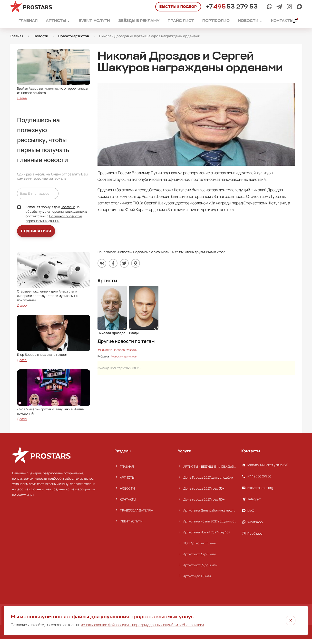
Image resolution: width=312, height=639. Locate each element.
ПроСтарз (255, 533)
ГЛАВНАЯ (127, 466)
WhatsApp (255, 522)
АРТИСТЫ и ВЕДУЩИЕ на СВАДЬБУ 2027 (209, 466)
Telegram (254, 499)
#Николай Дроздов (111, 350)
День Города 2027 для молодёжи (208, 477)
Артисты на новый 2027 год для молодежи (209, 521)
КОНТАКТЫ (128, 499)
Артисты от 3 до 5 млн (199, 554)
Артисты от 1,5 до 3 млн (200, 565)
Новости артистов (123, 356)
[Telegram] (279, 6)
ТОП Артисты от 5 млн (199, 543)
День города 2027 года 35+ (203, 488)
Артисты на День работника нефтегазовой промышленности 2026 (209, 510)
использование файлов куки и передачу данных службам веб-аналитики (142, 624)
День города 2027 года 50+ (204, 499)
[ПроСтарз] (289, 6)
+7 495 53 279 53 (259, 476)
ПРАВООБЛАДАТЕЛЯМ (136, 510)
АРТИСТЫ (127, 477)
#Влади (131, 350)
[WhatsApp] (270, 6)
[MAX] (299, 6)
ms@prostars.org (260, 487)
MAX (250, 510)
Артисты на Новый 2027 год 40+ (206, 532)
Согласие (68, 207)
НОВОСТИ (127, 488)
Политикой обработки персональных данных (54, 218)
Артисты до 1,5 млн (197, 576)
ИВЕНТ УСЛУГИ (131, 521)
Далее (22, 98)
